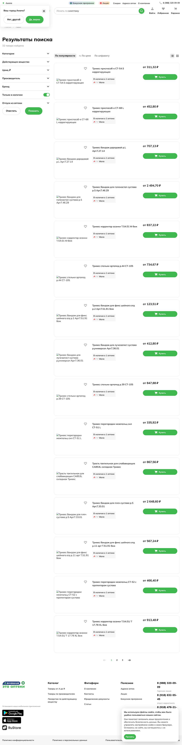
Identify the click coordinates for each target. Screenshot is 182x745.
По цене (86, 56)
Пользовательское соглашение (121, 740)
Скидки (116, 3)
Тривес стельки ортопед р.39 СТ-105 (112, 384)
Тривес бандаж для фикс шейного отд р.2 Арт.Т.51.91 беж (113, 307)
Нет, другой (13, 19)
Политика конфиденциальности (18, 740)
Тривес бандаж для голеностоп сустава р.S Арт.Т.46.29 (114, 189)
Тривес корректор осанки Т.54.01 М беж (114, 226)
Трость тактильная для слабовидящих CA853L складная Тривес (113, 465)
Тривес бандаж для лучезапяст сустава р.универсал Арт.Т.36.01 (114, 347)
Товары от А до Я (56, 688)
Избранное (163, 13)
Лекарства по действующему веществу (62, 700)
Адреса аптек (129, 3)
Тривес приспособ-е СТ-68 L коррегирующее (108, 110)
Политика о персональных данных (69, 740)
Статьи (87, 704)
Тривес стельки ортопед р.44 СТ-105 (112, 266)
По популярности (65, 56)
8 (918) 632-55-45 (167, 697)
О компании (144, 3)
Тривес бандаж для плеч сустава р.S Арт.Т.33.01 (112, 504)
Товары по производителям (61, 694)
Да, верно (34, 19)
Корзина (175, 13)
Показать (33, 111)
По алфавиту (102, 56)
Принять (130, 737)
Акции (106, 3)
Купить (162, 77)
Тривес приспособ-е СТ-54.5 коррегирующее (108, 70)
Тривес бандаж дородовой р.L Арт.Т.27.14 (109, 149)
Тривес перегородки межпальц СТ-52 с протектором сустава (114, 583)
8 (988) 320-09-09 (171, 3)
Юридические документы (96, 699)
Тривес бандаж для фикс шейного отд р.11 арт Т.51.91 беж (113, 544)
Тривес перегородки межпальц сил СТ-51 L (112, 426)
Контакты (89, 694)
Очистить (11, 111)
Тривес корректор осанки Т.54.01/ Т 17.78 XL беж (112, 623)
